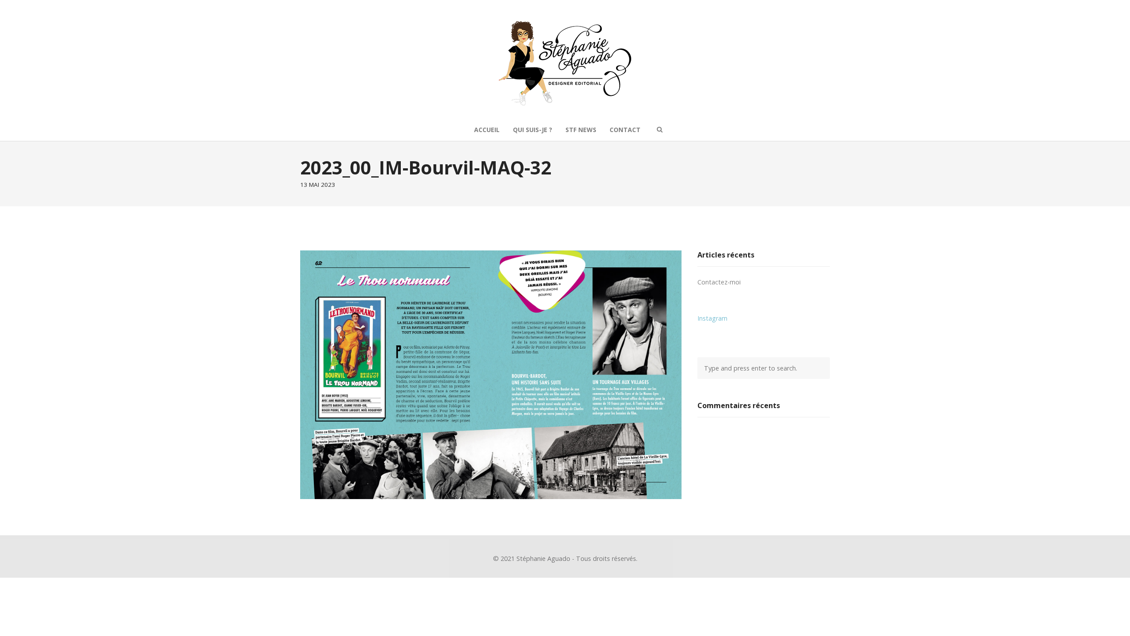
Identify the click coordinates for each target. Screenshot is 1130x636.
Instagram (712, 318)
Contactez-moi (719, 282)
